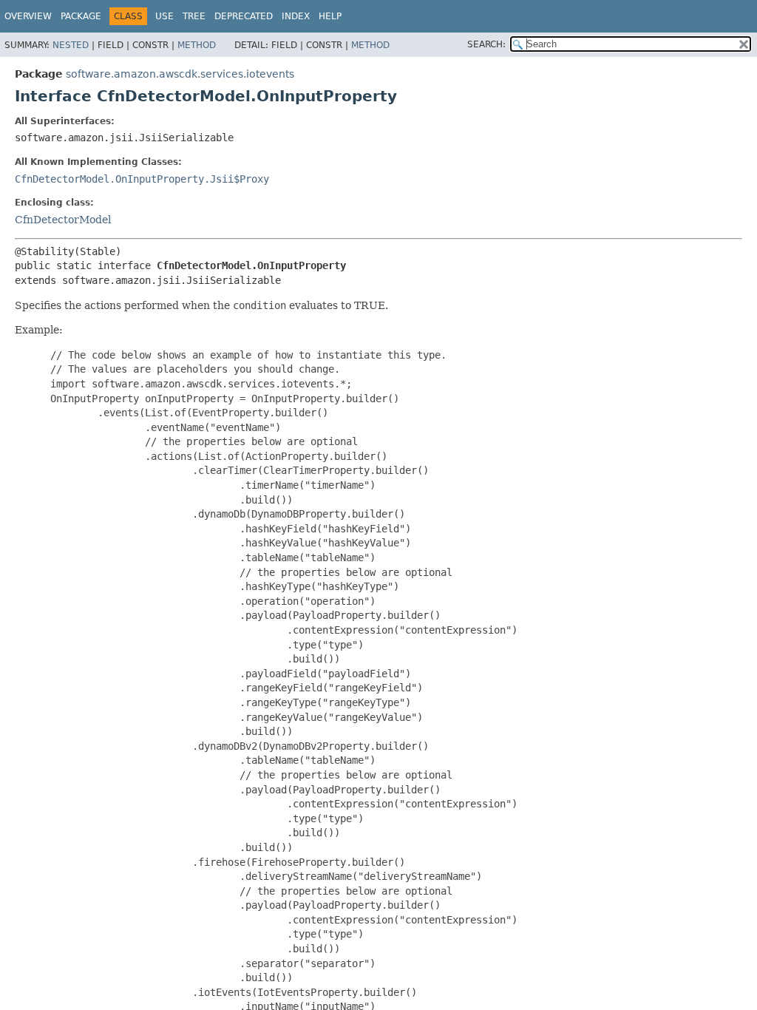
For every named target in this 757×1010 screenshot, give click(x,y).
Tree (194, 16)
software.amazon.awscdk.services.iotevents (180, 74)
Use (164, 16)
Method (196, 45)
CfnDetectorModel (63, 220)
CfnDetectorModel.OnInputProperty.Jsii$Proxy (142, 179)
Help (330, 16)
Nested (70, 45)
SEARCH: (486, 44)
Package (81, 16)
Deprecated (243, 16)
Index (296, 16)
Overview (28, 16)
